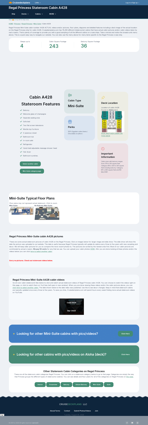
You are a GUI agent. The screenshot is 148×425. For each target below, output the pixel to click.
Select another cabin (30, 164)
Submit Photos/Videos (82, 411)
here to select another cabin (41, 251)
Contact (67, 411)
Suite (109, 384)
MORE (51, 14)
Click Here (125, 334)
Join (96, 411)
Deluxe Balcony (81, 384)
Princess (17, 24)
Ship (13, 14)
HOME (11, 24)
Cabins (38, 14)
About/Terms (55, 411)
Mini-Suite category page (32, 171)
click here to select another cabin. (26, 288)
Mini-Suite (37, 24)
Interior (40, 384)
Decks (24, 14)
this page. (130, 377)
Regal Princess (27, 24)
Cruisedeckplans (21, 2)
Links (37, 3)
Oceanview (53, 384)
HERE (92, 249)
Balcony (66, 384)
